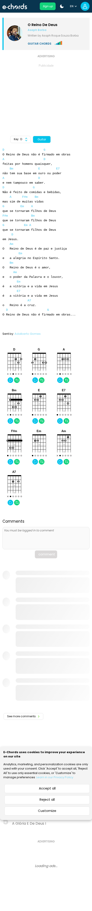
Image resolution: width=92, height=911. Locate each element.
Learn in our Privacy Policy (54, 777)
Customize (47, 810)
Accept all (47, 788)
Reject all (47, 799)
